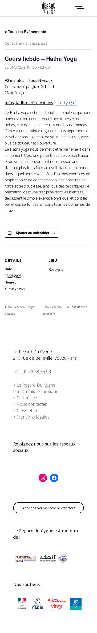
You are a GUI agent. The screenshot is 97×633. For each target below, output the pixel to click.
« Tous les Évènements (25, 31)
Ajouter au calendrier (32, 232)
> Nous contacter (30, 404)
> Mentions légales (31, 417)
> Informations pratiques (37, 391)
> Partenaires (25, 398)
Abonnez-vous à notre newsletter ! (48, 508)
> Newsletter (25, 410)
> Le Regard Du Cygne (34, 385)
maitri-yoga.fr (66, 102)
